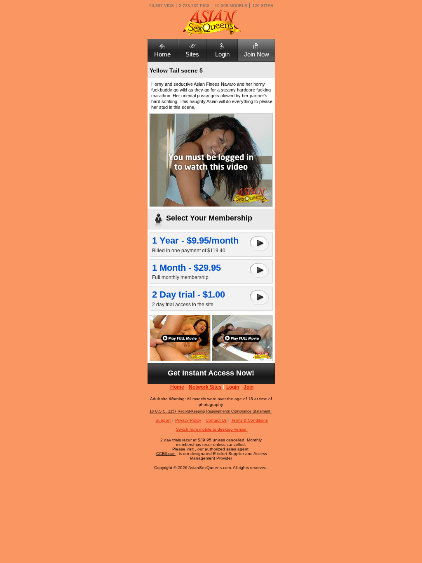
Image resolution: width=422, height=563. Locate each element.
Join (248, 387)
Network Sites (205, 387)
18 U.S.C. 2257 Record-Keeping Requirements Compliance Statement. (211, 411)
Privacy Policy (188, 420)
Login (222, 54)
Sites (192, 54)
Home (162, 54)
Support (163, 420)
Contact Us (216, 420)
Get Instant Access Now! (211, 373)
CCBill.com (166, 454)
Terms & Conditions (249, 420)
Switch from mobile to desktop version (212, 429)
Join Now (256, 54)
